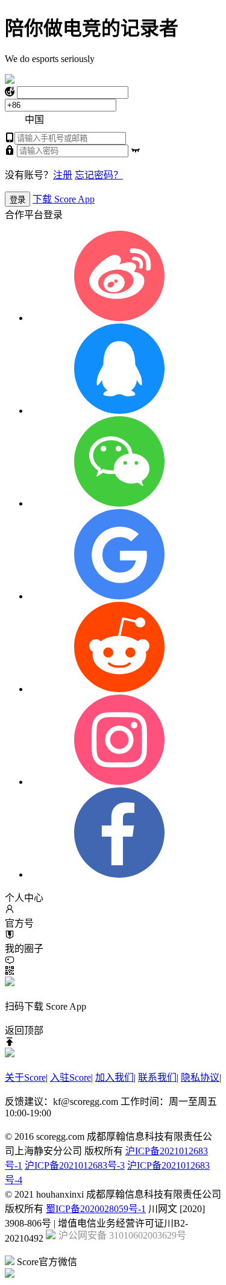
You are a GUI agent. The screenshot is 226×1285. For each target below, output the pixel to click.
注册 (62, 175)
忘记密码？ (99, 175)
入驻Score (70, 1077)
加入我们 (114, 1077)
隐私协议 (200, 1077)
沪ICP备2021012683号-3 (75, 1165)
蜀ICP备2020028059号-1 (96, 1209)
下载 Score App (64, 199)
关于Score (25, 1077)
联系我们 (157, 1077)
